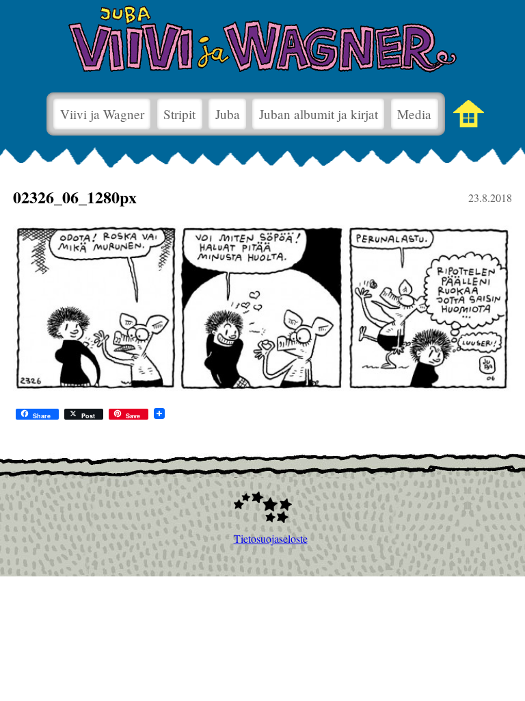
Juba (227, 114)
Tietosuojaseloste (263, 538)
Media (414, 114)
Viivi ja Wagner (102, 114)
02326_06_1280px (75, 197)
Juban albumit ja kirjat (318, 114)
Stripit (179, 114)
